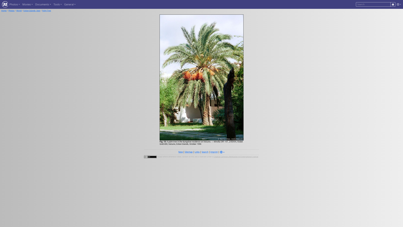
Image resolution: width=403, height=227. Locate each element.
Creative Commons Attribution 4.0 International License (236, 157)
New (180, 152)
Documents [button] (42, 4)
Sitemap (189, 152)
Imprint (214, 152)
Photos (11, 10)
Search (205, 152)
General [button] (69, 4)
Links (197, 152)
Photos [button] (13, 4)
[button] (398, 4)
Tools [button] (57, 4)
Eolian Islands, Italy (31, 10)
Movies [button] (26, 4)
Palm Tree (46, 10)
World (19, 10)
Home (4, 10)
